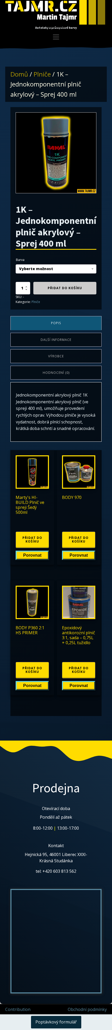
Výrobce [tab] (56, 356)
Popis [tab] (56, 323)
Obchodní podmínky (87, 1009)
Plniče (42, 74)
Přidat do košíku (65, 288)
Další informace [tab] (56, 339)
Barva (20, 260)
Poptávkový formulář (56, 1022)
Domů (19, 74)
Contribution (17, 1009)
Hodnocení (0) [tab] (56, 372)
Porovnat (32, 555)
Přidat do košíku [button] (32, 540)
